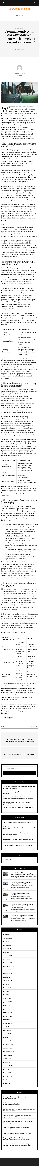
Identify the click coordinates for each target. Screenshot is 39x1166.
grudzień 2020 (8, 1044)
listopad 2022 (7, 963)
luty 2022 (6, 995)
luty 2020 (6, 1080)
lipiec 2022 (6, 977)
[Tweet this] (32, 726)
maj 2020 (6, 1069)
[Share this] (30, 726)
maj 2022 (6, 984)
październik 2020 (8, 1051)
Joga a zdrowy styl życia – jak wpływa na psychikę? (19, 822)
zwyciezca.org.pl (19, 73)
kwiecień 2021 (7, 1030)
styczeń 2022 (7, 998)
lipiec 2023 (6, 934)
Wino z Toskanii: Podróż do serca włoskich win (17, 845)
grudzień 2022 (7, 959)
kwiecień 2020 (7, 1073)
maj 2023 (6, 941)
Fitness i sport (19, 28)
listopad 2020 (7, 1048)
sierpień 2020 (7, 1058)
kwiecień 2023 (7, 945)
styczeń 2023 (7, 956)
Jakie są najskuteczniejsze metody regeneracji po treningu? (21, 883)
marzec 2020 (7, 1076)
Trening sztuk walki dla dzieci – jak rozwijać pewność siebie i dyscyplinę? (22, 873)
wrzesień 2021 (7, 1012)
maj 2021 (6, 1027)
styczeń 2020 (7, 1083)
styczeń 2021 (7, 1041)
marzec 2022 (7, 991)
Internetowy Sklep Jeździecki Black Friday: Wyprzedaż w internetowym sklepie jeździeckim (18, 797)
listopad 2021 (7, 1005)
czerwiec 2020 (8, 1066)
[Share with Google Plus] (34, 726)
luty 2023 (6, 952)
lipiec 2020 (6, 1062)
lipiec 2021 (6, 1019)
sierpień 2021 (7, 1016)
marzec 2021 (7, 1034)
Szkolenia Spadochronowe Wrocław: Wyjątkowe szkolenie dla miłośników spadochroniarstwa (18, 1144)
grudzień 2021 (7, 1002)
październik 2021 (8, 1009)
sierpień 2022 (7, 973)
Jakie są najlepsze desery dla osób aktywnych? (17, 1133)
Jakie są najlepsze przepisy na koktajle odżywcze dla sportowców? (22, 905)
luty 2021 (6, 1037)
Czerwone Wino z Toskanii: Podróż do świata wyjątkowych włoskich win (17, 1116)
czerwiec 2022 (7, 980)
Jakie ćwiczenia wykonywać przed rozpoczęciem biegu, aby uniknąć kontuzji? (18, 1103)
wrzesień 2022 (7, 970)
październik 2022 (8, 966)
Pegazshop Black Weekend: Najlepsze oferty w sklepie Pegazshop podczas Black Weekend (17, 1138)
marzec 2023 (7, 949)
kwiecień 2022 (7, 988)
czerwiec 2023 (7, 938)
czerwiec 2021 (7, 1023)
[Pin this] (36, 726)
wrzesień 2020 (8, 1055)
